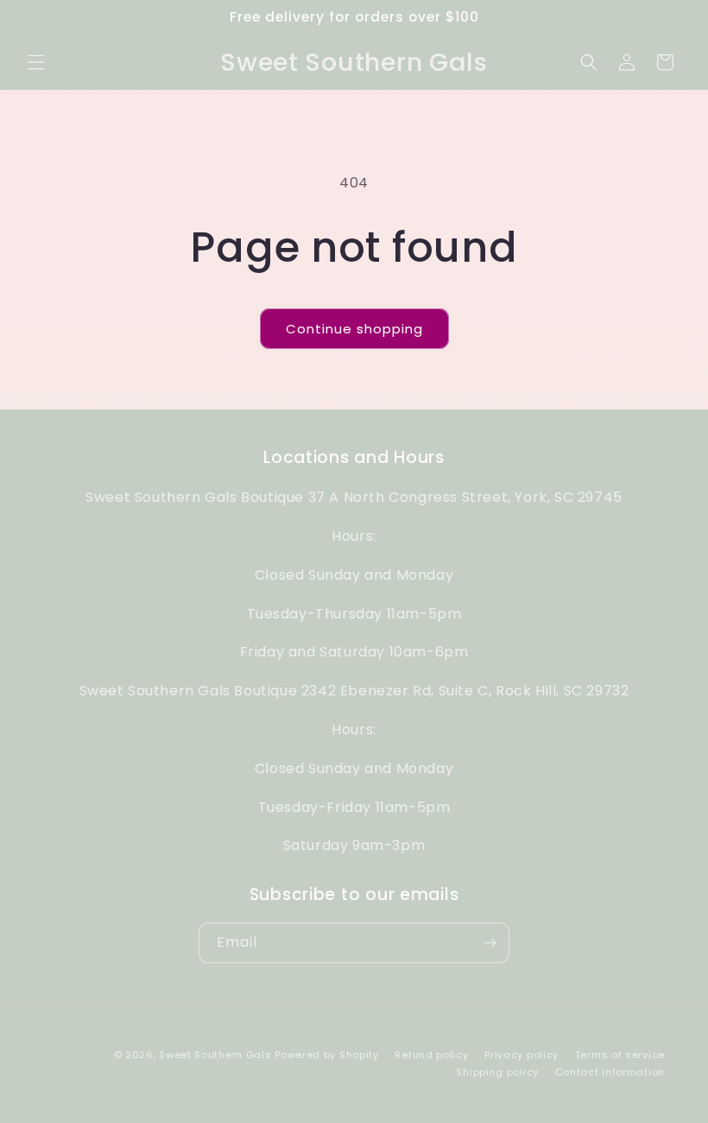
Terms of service (620, 1055)
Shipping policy (497, 1072)
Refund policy (431, 1055)
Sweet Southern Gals (215, 1055)
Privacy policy (521, 1055)
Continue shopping (354, 329)
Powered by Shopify (327, 1055)
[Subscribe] (490, 943)
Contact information (610, 1072)
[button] (36, 62)
